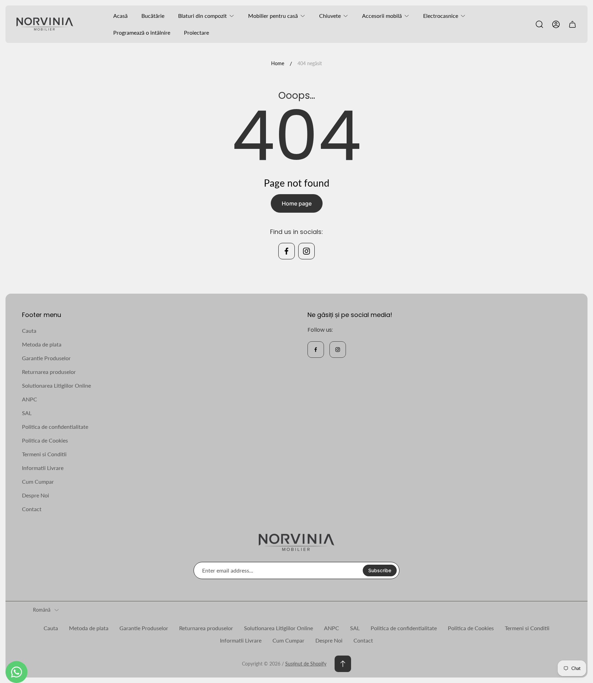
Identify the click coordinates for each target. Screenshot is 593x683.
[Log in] (555, 24)
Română (41, 610)
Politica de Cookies (45, 440)
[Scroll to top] (343, 664)
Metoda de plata (41, 344)
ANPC (29, 399)
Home (277, 63)
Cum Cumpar (38, 481)
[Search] (539, 24)
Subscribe (379, 570)
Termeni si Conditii (44, 454)
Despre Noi (35, 495)
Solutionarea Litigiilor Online (56, 385)
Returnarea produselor (49, 371)
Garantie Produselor (46, 358)
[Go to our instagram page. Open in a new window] (306, 251)
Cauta (29, 330)
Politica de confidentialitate (55, 426)
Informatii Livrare (42, 467)
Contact (32, 509)
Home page (297, 203)
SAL (27, 413)
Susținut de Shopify (305, 664)
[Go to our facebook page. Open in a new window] (286, 251)
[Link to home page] (296, 542)
